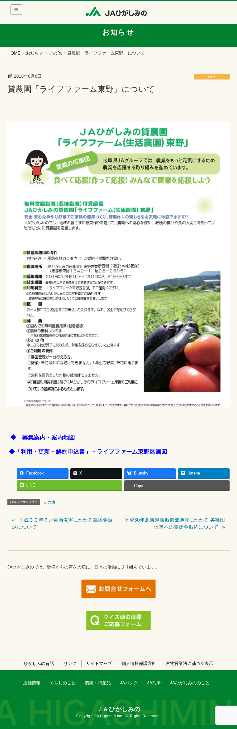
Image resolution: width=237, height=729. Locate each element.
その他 (211, 76)
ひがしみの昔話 (39, 663)
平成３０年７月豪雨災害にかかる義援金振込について (62, 523)
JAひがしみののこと (190, 682)
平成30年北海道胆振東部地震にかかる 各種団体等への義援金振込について (174, 523)
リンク (70, 663)
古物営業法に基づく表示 (189, 663)
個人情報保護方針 (139, 663)
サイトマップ (99, 663)
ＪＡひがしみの (118, 709)
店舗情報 (31, 682)
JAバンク (129, 682)
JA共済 (154, 682)
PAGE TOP (225, 701)
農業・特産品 (98, 682)
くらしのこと (63, 682)
